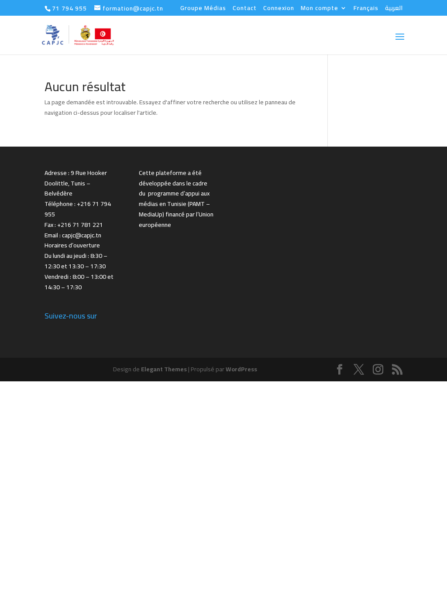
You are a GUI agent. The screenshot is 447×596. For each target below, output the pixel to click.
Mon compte (319, 9)
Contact (245, 9)
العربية (393, 9)
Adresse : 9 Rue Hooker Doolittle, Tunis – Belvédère (76, 183)
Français (366, 9)
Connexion (278, 9)
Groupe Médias (203, 9)
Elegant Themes (164, 369)
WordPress (241, 369)
